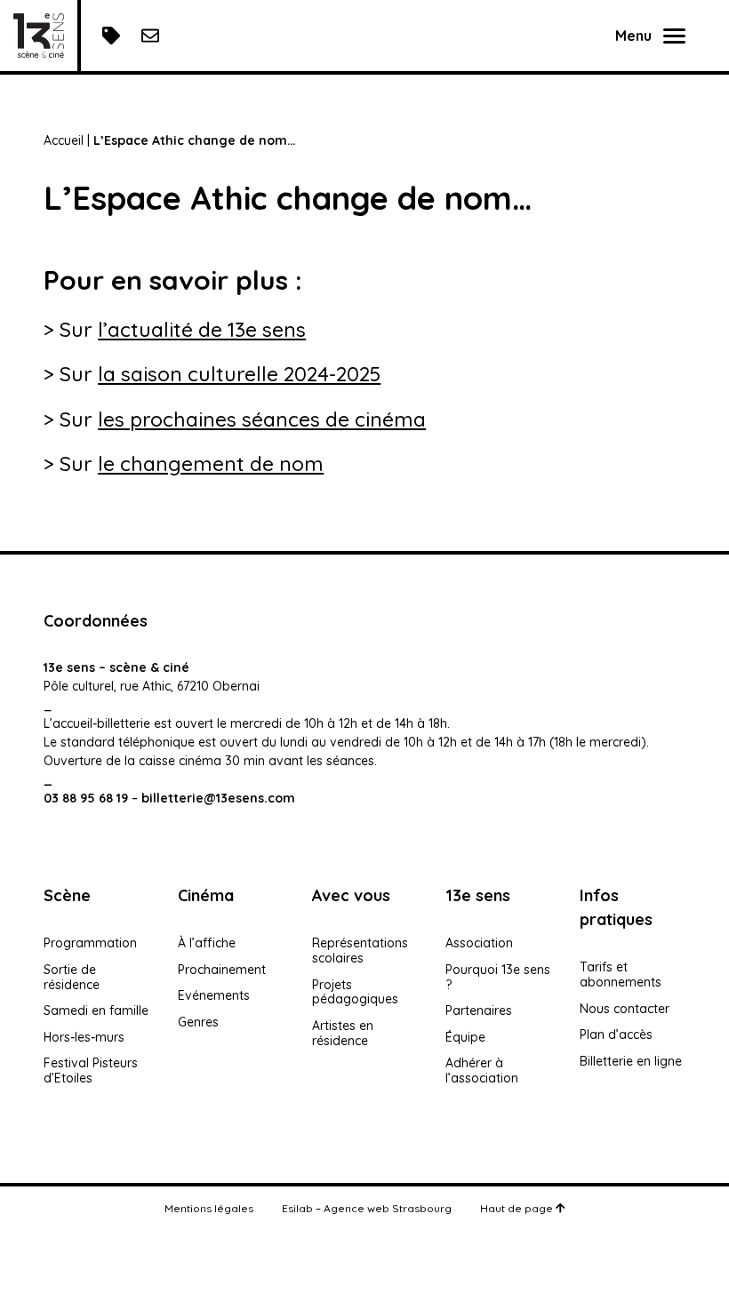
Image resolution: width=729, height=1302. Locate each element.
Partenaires (478, 1010)
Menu (633, 36)
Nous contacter (624, 1009)
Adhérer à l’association (481, 1070)
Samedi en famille (96, 1010)
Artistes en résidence (342, 1033)
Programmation (90, 943)
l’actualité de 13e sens (202, 329)
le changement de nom (211, 463)
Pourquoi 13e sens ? (497, 977)
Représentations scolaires (360, 950)
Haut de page (518, 1208)
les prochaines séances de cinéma (262, 419)
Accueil (64, 140)
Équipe (465, 1037)
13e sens (477, 895)
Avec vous (351, 895)
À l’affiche (207, 943)
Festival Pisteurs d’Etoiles (91, 1070)
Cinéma (206, 895)
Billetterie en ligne (631, 1061)
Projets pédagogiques (355, 992)
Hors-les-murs (84, 1037)
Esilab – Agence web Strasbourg (367, 1208)
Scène (67, 895)
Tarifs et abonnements (620, 974)
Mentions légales (208, 1208)
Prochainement (222, 970)
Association (479, 943)
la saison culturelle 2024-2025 (239, 374)
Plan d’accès (616, 1034)
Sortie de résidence (72, 977)
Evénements (214, 995)
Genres (198, 1022)
